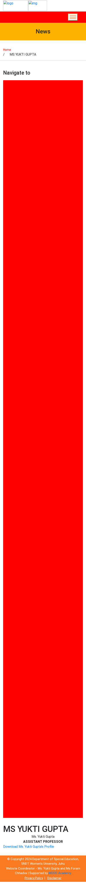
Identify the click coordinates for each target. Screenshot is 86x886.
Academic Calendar (20, 167)
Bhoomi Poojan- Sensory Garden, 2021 (35, 267)
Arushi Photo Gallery (21, 230)
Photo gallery (16, 561)
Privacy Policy (34, 878)
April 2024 (13, 193)
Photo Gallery (16, 555)
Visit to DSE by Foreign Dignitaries (32, 806)
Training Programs (20, 776)
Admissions (14, 186)
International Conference (25, 426)
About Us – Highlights (22, 155)
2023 (9, 111)
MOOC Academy (60, 873)
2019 (9, 99)
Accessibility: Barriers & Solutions (32, 180)
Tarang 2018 (15, 728)
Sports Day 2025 (18, 698)
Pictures (12, 605)
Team (9, 758)
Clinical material (17, 279)
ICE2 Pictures (16, 408)
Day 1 (9, 304)
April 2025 (13, 199)
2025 (9, 124)
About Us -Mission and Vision (28, 161)
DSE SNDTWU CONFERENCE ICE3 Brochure (38, 361)
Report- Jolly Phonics (22, 654)
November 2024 (17, 537)
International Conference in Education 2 (36, 432)
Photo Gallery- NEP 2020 (24, 567)
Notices (11, 531)
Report (10, 648)
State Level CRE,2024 (22, 704)
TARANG (12, 722)
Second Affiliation (19, 679)
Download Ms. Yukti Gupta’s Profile (28, 847)
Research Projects (20, 666)
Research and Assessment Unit (29, 660)
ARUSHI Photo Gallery (22, 224)
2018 (9, 92)
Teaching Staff (17, 752)
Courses (12, 298)
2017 (9, 86)
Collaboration (16, 285)
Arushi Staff (15, 205)
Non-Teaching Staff (21, 525)
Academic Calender (20, 174)
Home (7, 49)
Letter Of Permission (22, 455)
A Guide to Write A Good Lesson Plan (34, 142)
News (9, 519)
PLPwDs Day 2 (16, 618)
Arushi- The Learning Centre (27, 243)
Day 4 (9, 354)
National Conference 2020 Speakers (33, 473)
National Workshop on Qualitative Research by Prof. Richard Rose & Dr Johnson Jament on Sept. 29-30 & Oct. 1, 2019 (41, 507)
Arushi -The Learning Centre (27, 218)
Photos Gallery (17, 599)
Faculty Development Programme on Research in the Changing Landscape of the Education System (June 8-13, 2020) (41, 384)
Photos (11, 574)
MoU (9, 461)
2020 (9, 105)
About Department (20, 149)
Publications (15, 641)
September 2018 (18, 685)
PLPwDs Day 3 (16, 624)
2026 (9, 136)
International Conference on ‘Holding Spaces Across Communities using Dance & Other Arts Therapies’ (42, 443)
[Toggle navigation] (73, 17)
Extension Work (17, 373)
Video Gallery (15, 788)
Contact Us (14, 292)
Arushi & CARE (16, 211)
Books (10, 273)
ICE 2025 (12, 402)
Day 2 (9, 323)
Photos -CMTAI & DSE (22, 592)
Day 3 (9, 342)
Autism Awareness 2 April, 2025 (30, 249)
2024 (9, 117)
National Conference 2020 (25, 467)
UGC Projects (16, 782)
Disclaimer (54, 878)
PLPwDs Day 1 (16, 611)
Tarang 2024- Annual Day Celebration (34, 734)
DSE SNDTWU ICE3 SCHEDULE (28, 367)
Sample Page (15, 673)
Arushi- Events (16, 236)
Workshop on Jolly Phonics (26, 812)
